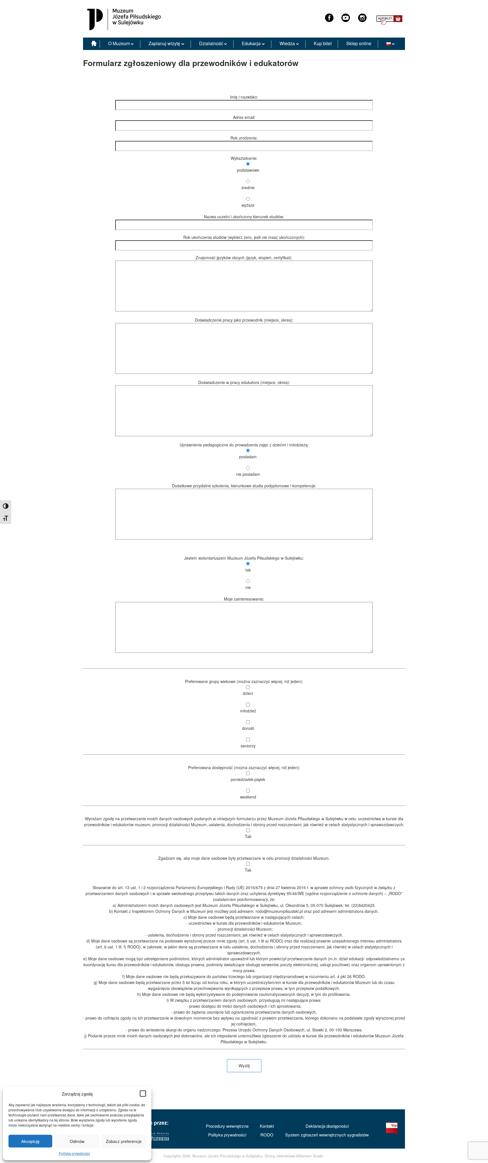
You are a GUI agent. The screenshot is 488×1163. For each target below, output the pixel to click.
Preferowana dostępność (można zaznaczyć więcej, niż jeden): (244, 782)
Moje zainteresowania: (244, 599)
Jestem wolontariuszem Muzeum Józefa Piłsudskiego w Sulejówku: (244, 572)
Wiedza (287, 43)
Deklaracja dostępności (327, 1126)
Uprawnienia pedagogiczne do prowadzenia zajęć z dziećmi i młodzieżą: (244, 459)
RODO (266, 1135)
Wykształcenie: (245, 181)
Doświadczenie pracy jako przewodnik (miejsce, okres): (244, 320)
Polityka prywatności (74, 1153)
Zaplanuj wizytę (164, 43)
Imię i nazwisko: (244, 97)
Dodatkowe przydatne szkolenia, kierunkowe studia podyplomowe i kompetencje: (244, 485)
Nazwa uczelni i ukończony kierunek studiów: (244, 216)
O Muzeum (119, 43)
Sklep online (358, 43)
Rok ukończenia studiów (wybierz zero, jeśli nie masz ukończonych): (244, 237)
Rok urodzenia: (244, 138)
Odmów (77, 1141)
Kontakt (267, 1126)
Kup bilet (323, 43)
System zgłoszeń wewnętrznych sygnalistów (327, 1135)
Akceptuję (30, 1141)
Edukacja (251, 43)
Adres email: (244, 117)
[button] (143, 1093)
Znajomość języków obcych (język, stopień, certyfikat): (244, 257)
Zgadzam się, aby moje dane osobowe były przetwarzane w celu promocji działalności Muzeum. (244, 864)
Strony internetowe (280, 1155)
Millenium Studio (309, 1155)
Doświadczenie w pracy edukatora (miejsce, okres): (244, 382)
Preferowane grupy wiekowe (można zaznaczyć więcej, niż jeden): (244, 713)
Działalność (211, 43)
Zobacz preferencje (123, 1141)
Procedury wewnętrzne (227, 1126)
